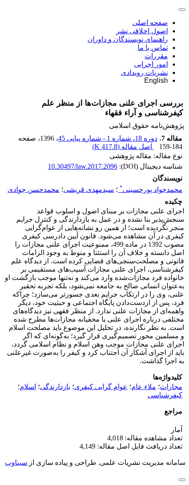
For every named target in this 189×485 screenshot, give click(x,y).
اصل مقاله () (123, 146)
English (156, 80)
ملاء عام (143, 386)
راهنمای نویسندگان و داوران (127, 39)
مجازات (171, 386)
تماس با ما (153, 47)
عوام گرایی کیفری (100, 386)
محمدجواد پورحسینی (151, 189)
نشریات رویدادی (144, 72)
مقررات (156, 56)
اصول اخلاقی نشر (142, 31)
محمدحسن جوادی (33, 189)
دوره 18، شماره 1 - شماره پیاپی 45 (107, 138)
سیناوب (16, 462)
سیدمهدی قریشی (88, 189)
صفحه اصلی (150, 22)
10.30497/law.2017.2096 (82, 166)
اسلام (28, 386)
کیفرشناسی (165, 395)
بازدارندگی (55, 386)
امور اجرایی (151, 64)
